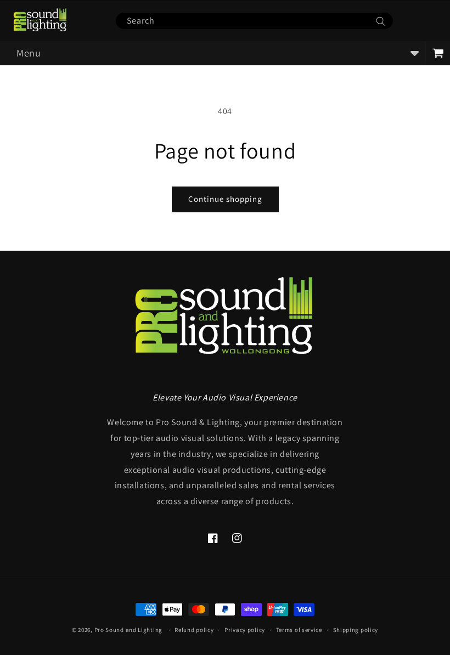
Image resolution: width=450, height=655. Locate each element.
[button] (212, 53)
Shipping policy (356, 630)
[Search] (381, 21)
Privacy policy (244, 630)
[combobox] (254, 21)
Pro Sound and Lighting (128, 630)
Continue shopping (225, 199)
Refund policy (194, 630)
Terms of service (299, 630)
